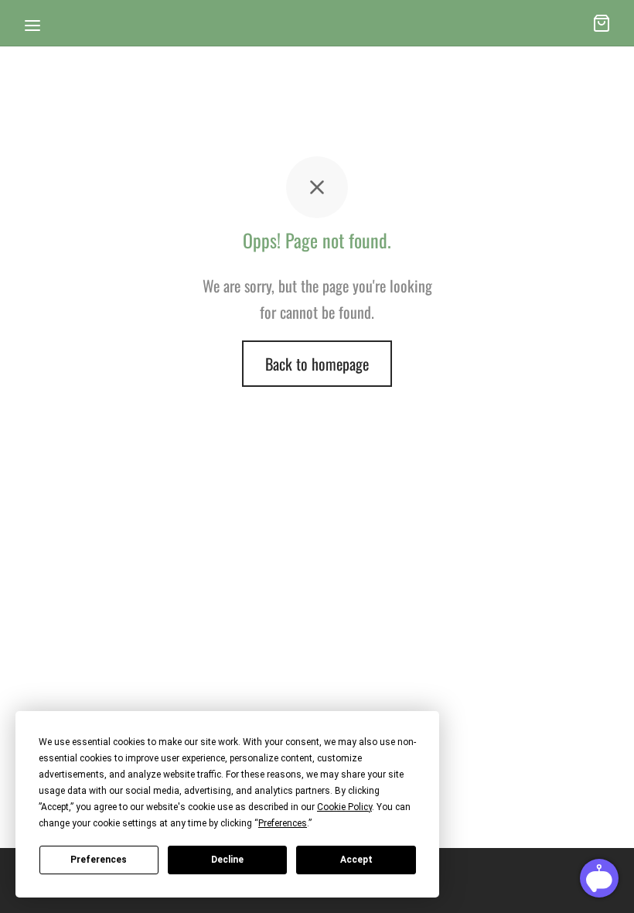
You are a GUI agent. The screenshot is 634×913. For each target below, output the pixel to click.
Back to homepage (317, 363)
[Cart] (601, 23)
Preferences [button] (282, 823)
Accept (356, 859)
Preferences (98, 859)
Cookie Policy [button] (344, 807)
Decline (227, 859)
